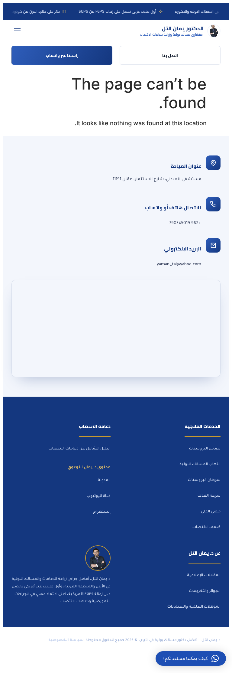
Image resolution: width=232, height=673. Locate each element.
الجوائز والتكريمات (205, 591)
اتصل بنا (170, 55)
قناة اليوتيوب (99, 496)
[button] (191, 658)
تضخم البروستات (205, 449)
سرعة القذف (209, 496)
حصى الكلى (211, 512)
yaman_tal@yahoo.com (179, 264)
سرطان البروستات (204, 480)
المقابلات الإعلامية (204, 575)
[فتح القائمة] (17, 31)
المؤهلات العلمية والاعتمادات (194, 607)
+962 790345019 (185, 223)
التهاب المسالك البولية (200, 464)
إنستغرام (102, 512)
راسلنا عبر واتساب (62, 55)
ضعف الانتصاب (206, 527)
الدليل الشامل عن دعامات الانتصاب (80, 449)
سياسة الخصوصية (66, 640)
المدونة (104, 481)
